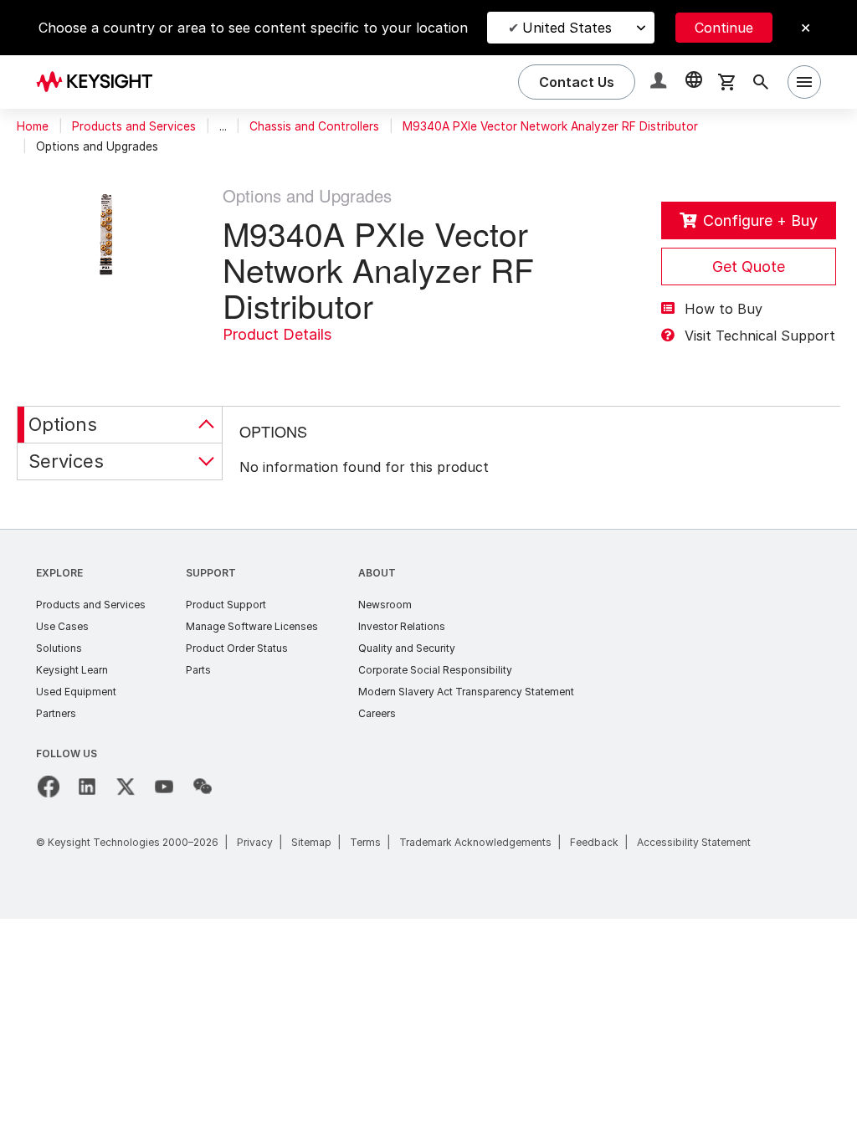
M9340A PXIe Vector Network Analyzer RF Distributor (550, 126)
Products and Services (134, 126)
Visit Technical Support (760, 335)
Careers (377, 713)
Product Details (277, 334)
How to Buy (723, 308)
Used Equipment (76, 691)
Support (211, 572)
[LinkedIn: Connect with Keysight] (87, 786)
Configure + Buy (760, 220)
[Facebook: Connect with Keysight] (48, 786)
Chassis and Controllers (314, 126)
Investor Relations (401, 626)
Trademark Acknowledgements (475, 842)
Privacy (255, 842)
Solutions (59, 648)
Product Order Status (237, 648)
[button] (660, 82)
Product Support (226, 604)
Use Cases (62, 626)
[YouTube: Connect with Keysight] (164, 786)
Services (66, 461)
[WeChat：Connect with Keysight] (202, 786)
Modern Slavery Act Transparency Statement (466, 691)
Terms (365, 842)
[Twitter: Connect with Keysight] (125, 786)
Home (33, 126)
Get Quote (748, 266)
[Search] (761, 82)
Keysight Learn (72, 670)
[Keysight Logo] (100, 82)
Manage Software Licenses (252, 626)
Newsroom (385, 604)
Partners (56, 713)
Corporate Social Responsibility (435, 670)
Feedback (594, 842)
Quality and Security (406, 648)
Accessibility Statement (694, 842)
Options (62, 424)
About (377, 572)
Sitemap (311, 842)
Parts (198, 670)
